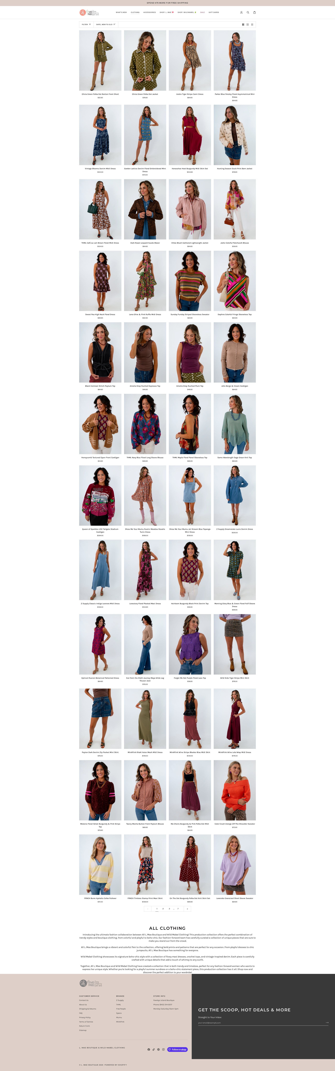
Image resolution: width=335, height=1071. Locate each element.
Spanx (119, 1013)
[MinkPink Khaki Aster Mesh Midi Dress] (145, 719)
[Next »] (187, 909)
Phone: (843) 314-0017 (162, 1005)
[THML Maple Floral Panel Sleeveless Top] (190, 424)
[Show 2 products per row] (243, 25)
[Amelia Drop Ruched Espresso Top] (145, 352)
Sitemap (82, 1030)
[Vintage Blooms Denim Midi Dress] (100, 135)
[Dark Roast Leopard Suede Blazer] (145, 209)
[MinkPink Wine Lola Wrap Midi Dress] (235, 719)
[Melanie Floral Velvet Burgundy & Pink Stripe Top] (100, 790)
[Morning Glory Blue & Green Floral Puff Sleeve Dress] (235, 570)
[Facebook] (149, 1049)
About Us (83, 1005)
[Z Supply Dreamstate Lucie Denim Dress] (235, 495)
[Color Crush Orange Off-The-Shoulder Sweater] (235, 790)
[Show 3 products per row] (247, 25)
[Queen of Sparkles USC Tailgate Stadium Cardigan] (100, 495)
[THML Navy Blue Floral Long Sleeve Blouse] (145, 424)
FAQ (80, 1013)
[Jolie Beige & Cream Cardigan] (235, 352)
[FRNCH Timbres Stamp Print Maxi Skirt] (145, 864)
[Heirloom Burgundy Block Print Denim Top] (190, 570)
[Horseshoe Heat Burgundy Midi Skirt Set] (190, 135)
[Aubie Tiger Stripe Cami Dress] (190, 60)
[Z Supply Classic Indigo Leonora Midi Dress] (100, 570)
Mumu (119, 1017)
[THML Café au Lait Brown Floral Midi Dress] (100, 209)
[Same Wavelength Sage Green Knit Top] (235, 424)
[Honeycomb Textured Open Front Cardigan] (100, 424)
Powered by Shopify (116, 1065)
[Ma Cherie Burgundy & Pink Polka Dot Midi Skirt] (190, 790)
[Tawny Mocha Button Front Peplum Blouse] (145, 790)
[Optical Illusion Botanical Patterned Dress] (100, 644)
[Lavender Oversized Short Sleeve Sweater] (235, 864)
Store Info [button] (159, 996)
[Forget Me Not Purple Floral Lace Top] (190, 644)
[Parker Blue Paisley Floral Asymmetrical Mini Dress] (235, 60)
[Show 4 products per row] (253, 25)
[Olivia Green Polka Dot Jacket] (145, 60)
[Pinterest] (158, 1049)
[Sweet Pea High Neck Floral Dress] (100, 281)
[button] (121, 12)
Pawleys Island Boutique (163, 1000)
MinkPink (120, 1022)
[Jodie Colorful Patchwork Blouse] (235, 209)
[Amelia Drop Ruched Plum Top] (190, 352)
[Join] (326, 1022)
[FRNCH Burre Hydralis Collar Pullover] (100, 864)
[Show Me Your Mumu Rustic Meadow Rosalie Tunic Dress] (145, 495)
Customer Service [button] (89, 996)
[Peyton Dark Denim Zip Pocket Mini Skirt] (100, 719)
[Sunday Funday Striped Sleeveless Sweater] (190, 281)
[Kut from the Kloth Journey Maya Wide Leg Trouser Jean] (145, 644)
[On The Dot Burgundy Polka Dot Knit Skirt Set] (190, 864)
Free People (121, 1009)
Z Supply (120, 1000)
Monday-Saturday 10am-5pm (165, 1009)
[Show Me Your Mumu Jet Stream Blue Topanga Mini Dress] (190, 495)
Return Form (84, 1026)
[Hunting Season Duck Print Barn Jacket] (235, 135)
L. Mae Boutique (89, 1065)
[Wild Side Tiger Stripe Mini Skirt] (235, 644)
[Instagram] (163, 1049)
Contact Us (83, 1000)
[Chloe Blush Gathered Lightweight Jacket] (190, 209)
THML (118, 1005)
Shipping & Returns (87, 1009)
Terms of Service (86, 1022)
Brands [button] (120, 996)
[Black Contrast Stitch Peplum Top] (100, 352)
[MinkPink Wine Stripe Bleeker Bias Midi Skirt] (190, 719)
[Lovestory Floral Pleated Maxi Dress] (145, 570)
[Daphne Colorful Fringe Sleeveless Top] (235, 281)
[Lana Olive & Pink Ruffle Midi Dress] (145, 281)
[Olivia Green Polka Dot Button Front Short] (100, 60)
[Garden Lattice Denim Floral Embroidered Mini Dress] (145, 135)
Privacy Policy (85, 1017)
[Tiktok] (154, 1049)
